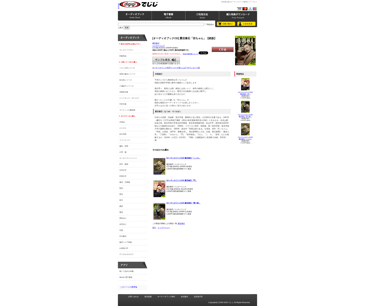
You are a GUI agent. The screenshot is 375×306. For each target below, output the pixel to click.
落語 (121, 212)
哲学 (121, 200)
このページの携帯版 (128, 287)
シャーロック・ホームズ (129, 98)
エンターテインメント (128, 158)
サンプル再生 (166, 60)
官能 (121, 230)
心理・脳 (122, 152)
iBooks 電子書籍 (125, 277)
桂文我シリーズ (125, 80)
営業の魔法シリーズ (127, 74)
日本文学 (122, 170)
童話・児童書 (124, 182)
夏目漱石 (155, 43)
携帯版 (118, 6)
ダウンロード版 (194, 68)
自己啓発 (122, 134)
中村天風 (122, 104)
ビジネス (122, 128)
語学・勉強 (123, 164)
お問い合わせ (133, 297)
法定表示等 (198, 297)
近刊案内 (122, 236)
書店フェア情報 (125, 242)
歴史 (121, 194)
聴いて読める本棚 (126, 271)
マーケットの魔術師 (127, 110)
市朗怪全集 (123, 92)
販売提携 (148, 297)
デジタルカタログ (126, 254)
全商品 (122, 122)
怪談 (121, 188)
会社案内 (184, 297)
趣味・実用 (123, 146)
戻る (154, 228)
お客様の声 (123, 248)
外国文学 (122, 176)
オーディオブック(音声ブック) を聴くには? (169, 68)
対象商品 (122, 56)
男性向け (122, 218)
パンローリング (158, 46)
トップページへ (164, 228)
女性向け (122, 224)
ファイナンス (124, 140)
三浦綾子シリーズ (126, 86)
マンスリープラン (126, 50)
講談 (121, 206)
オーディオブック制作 (166, 297)
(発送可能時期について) (191, 54)
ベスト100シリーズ (127, 68)
